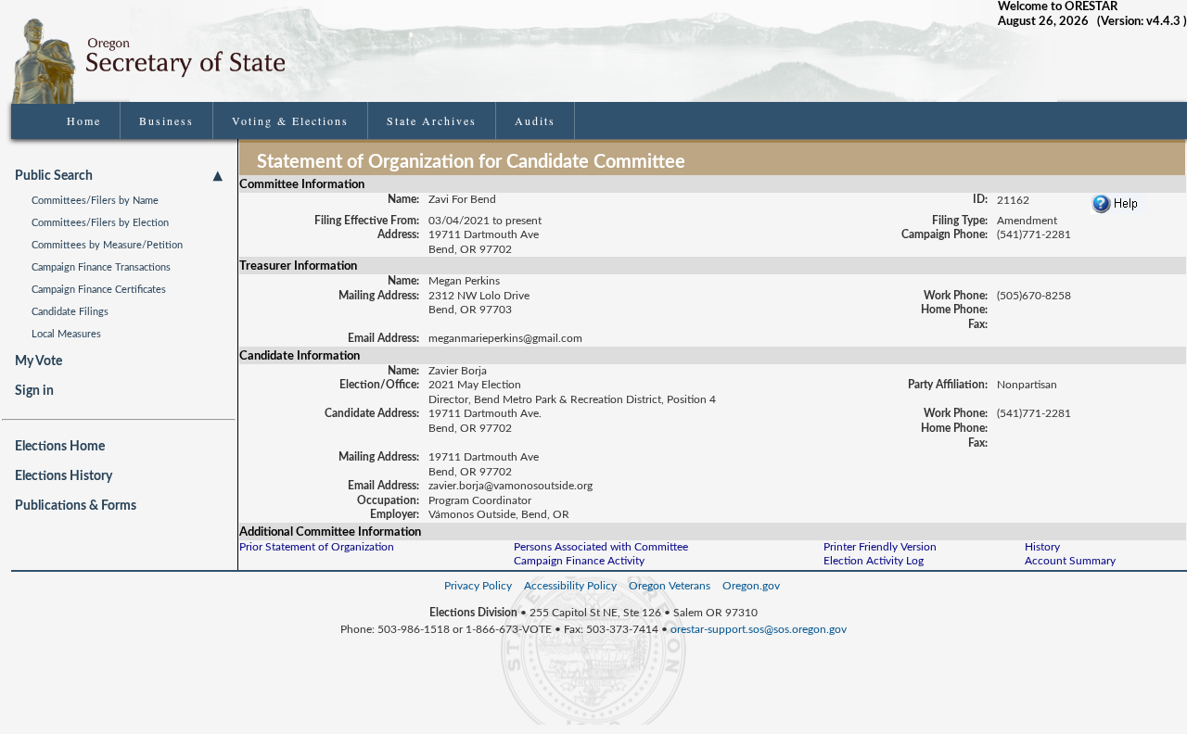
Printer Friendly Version (880, 546)
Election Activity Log (873, 560)
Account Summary (1070, 560)
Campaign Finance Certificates (99, 290)
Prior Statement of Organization (316, 546)
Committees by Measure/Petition (107, 245)
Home (84, 120)
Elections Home (60, 446)
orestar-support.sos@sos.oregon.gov (758, 629)
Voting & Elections (290, 120)
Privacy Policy (478, 585)
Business (166, 120)
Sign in (34, 391)
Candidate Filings (70, 312)
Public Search (54, 176)
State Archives (432, 120)
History (1042, 546)
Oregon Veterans (669, 585)
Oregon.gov (751, 585)
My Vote (38, 361)
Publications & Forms (75, 506)
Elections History (63, 476)
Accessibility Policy (570, 585)
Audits (535, 120)
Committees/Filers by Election (100, 223)
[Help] (1118, 199)
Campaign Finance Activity (579, 560)
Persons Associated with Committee (601, 546)
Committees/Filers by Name (95, 201)
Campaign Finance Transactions (101, 267)
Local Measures (66, 334)
